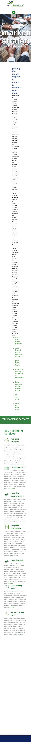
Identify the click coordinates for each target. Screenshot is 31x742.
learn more (21, 464)
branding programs (18, 467)
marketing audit (17, 560)
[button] (13, 12)
